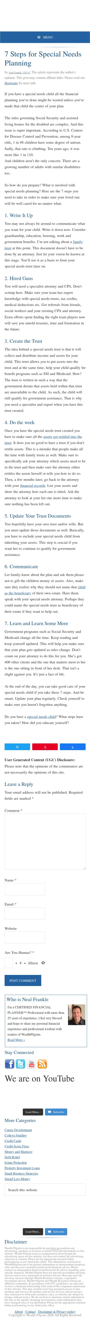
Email (11, 904)
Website (11, 928)
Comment (13, 810)
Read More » (16, 1039)
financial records (32, 485)
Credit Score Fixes (17, 1146)
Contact (30, 1311)
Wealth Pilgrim (45, 16)
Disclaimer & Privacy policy (57, 1311)
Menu (48, 37)
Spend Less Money (17, 1179)
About (18, 1311)
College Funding (16, 1135)
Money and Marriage (18, 1151)
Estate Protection (16, 1162)
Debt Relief (12, 1157)
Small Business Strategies (21, 1173)
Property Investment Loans (22, 1168)
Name (11, 879)
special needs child (41, 716)
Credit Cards (13, 1140)
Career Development (18, 1130)
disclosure (11, 83)
